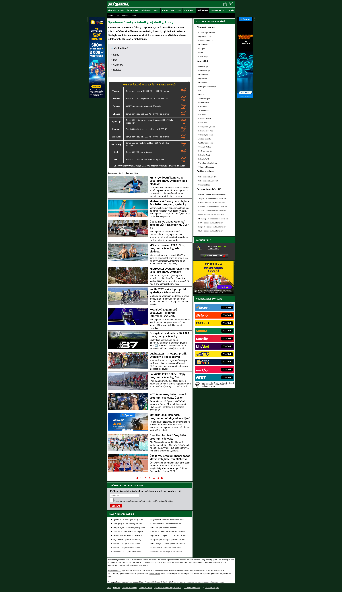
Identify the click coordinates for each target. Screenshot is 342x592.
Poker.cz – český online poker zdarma (126, 548)
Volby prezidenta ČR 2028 (207, 177)
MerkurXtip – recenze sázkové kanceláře (213, 219)
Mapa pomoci (177, 582)
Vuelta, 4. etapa (213, 249)
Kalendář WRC (203, 159)
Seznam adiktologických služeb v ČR (158, 582)
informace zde (154, 574)
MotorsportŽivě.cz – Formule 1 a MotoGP (127, 536)
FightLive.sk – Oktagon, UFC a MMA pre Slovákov (168, 536)
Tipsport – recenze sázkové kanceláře (212, 199)
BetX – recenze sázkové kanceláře (211, 223)
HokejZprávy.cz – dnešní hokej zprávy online (129, 528)
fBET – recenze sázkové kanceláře (211, 231)
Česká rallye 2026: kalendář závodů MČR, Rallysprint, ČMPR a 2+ (170, 224)
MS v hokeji (202, 83)
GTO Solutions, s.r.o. (212, 588)
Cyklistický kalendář (205, 135)
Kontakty (116, 588)
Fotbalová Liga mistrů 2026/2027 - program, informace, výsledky (164, 312)
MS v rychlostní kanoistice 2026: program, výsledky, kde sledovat (168, 180)
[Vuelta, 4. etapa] (201, 247)
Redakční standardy (129, 588)
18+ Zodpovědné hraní (192, 588)
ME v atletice (203, 45)
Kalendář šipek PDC (205, 131)
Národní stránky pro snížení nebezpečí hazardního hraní (203, 582)
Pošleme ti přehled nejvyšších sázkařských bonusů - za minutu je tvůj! (145, 491)
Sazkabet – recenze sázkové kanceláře (212, 207)
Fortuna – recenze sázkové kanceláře (212, 195)
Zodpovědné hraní (217, 563)
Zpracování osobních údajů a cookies (167, 588)
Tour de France (203, 111)
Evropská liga (203, 67)
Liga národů (202, 79)
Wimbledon (202, 107)
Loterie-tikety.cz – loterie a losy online (164, 528)
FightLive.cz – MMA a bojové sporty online (128, 520)
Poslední (162, 478)
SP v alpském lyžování (206, 127)
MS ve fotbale (203, 75)
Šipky (134, 16)
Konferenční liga (204, 71)
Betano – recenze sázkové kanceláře (211, 203)
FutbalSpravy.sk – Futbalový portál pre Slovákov (167, 544)
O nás (109, 588)
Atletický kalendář (204, 139)
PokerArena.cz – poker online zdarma (126, 544)
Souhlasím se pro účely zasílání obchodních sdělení (143, 501)
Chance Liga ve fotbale (206, 33)
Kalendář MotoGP (204, 119)
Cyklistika (125, 16)
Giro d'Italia (202, 115)
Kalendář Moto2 (204, 155)
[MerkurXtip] (97, 97)
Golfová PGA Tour (204, 147)
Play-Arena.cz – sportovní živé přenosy (127, 540)
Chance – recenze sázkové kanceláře (212, 211)
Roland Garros (203, 103)
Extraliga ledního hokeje (207, 87)
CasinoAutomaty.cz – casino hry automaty (165, 524)
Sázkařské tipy (203, 240)
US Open (201, 49)
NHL (200, 91)
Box (118, 16)
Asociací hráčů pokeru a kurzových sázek (133, 565)
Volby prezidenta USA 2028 (208, 181)
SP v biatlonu (203, 123)
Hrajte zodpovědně (114, 571)
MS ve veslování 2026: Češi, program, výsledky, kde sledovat (167, 248)
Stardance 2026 (204, 185)
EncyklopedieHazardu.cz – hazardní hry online (167, 520)
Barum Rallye (203, 57)
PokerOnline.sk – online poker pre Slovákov (166, 552)
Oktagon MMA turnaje (206, 167)
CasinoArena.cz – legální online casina (127, 552)
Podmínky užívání (145, 588)
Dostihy (110, 16)
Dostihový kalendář (205, 151)
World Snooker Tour (205, 143)
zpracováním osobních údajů (134, 501)
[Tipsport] (245, 97)
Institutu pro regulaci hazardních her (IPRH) (172, 563)
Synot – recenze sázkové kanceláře (211, 215)
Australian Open (204, 99)
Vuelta (200, 53)
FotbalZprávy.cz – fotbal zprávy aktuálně (127, 524)
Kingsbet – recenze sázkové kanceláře (212, 227)
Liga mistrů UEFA (204, 37)
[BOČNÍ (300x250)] (213, 293)
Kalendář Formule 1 (205, 41)
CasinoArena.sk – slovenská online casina (165, 548)
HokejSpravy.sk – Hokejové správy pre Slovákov (167, 540)
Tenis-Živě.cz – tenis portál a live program (128, 532)
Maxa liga (201, 95)
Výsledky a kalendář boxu (207, 163)
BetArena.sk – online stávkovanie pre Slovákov (167, 532)
